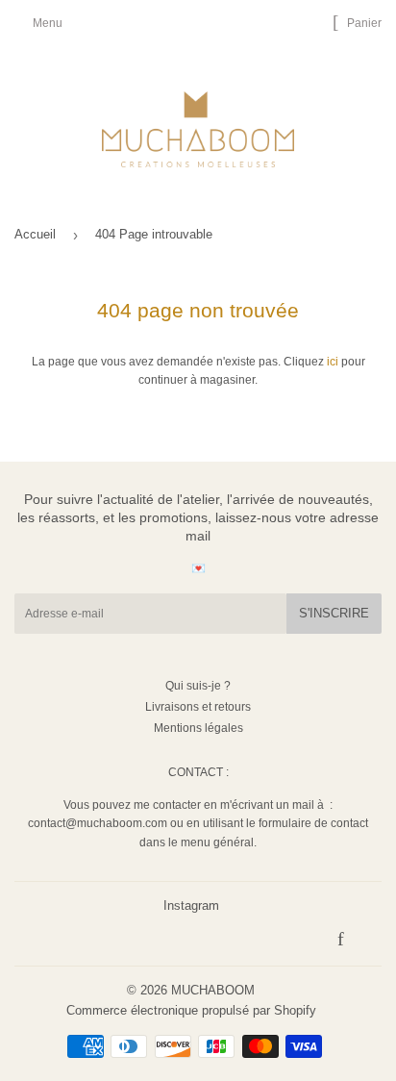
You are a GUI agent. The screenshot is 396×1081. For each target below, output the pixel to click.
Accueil (35, 234)
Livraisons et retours (198, 707)
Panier (363, 23)
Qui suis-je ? (198, 685)
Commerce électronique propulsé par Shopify (191, 1010)
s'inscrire (334, 613)
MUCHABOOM (213, 990)
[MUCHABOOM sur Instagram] (364, 941)
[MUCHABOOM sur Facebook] (340, 941)
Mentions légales (198, 728)
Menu (47, 23)
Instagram (191, 905)
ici (332, 361)
